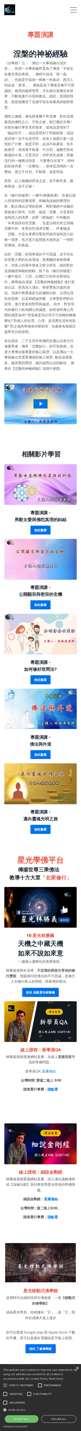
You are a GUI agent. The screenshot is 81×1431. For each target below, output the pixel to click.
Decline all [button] (58, 1419)
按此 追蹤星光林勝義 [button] (40, 992)
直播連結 (49, 1071)
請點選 (53, 1089)
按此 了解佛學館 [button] (40, 1349)
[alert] (40, 1398)
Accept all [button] (21, 1419)
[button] (5, 1385)
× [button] (77, 1368)
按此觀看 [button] (40, 530)
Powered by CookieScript (15, 1426)
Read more (56, 1379)
